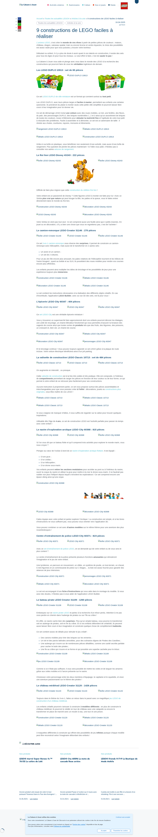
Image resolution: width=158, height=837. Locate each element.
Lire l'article (34, 799)
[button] (19, 19)
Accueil (39, 19)
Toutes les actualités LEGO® (57, 19)
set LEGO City (45, 314)
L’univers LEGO (43, 43)
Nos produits (24, 754)
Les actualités (123, 6)
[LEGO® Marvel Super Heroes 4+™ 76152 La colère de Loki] (38, 777)
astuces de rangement (64, 149)
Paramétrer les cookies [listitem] (120, 830)
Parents (112, 5)
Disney (130, 6)
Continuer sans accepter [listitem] (123, 817)
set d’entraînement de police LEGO (59, 549)
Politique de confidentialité (62, 826)
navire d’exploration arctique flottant (87, 451)
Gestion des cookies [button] (79, 824)
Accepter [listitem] (104, 830)
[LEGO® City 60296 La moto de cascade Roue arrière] (79, 777)
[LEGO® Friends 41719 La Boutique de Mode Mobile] (120, 777)
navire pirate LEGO (61, 613)
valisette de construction (52, 376)
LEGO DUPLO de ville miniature (56, 96)
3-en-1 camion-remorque (53, 243)
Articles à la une (78, 19)
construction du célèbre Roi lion (83, 190)
